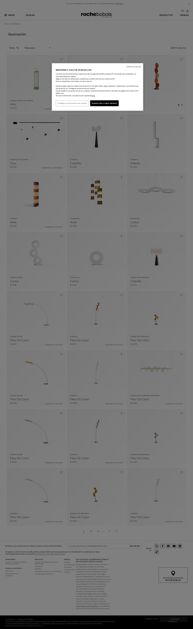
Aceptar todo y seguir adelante (104, 103)
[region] (97, 87)
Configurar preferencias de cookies (72, 103)
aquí (93, 95)
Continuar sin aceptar (133, 66)
